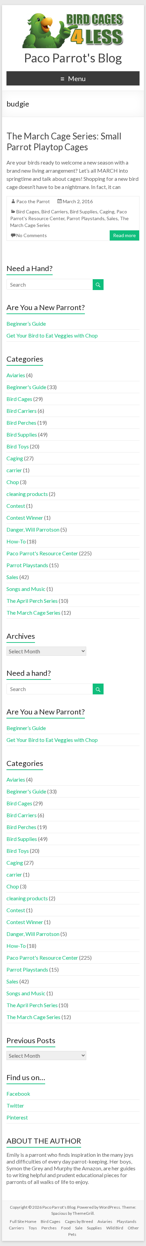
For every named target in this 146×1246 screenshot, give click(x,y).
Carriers (16, 1227)
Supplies (94, 1227)
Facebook (18, 1093)
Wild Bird (114, 1227)
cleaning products (27, 494)
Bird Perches (21, 422)
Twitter (15, 1105)
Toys (33, 1227)
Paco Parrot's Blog (73, 57)
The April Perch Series (32, 600)
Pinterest (17, 1117)
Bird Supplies (83, 211)
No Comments (31, 235)
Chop (12, 482)
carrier (14, 470)
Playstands (126, 1221)
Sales (112, 218)
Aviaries (15, 375)
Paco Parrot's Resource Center (42, 553)
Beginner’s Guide (26, 323)
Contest (15, 505)
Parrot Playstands (86, 218)
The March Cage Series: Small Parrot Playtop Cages (64, 141)
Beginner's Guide (26, 387)
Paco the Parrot (33, 201)
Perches (49, 1227)
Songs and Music (25, 589)
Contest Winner (24, 517)
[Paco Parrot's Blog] (73, 13)
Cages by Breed (79, 1221)
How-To (16, 541)
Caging (106, 211)
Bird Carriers (54, 211)
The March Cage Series (33, 612)
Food (66, 1227)
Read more (124, 235)
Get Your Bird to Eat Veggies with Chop (52, 335)
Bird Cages (27, 211)
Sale (79, 1227)
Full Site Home (23, 1221)
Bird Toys (17, 446)
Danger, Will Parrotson (32, 529)
